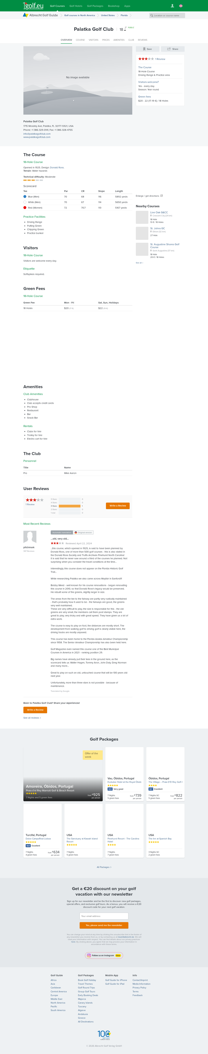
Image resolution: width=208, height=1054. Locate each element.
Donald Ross (57, 167)
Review (30, 504)
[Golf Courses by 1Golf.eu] (33, 5)
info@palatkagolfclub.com (37, 133)
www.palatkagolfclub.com (36, 137)
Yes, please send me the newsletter (104, 925)
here (73, 941)
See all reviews (31, 717)
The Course (144, 67)
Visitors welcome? (148, 82)
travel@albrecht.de (126, 936)
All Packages (103, 867)
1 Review (160, 59)
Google (66, 691)
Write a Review (118, 505)
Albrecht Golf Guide (43, 15)
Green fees (144, 96)
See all (139, 262)
